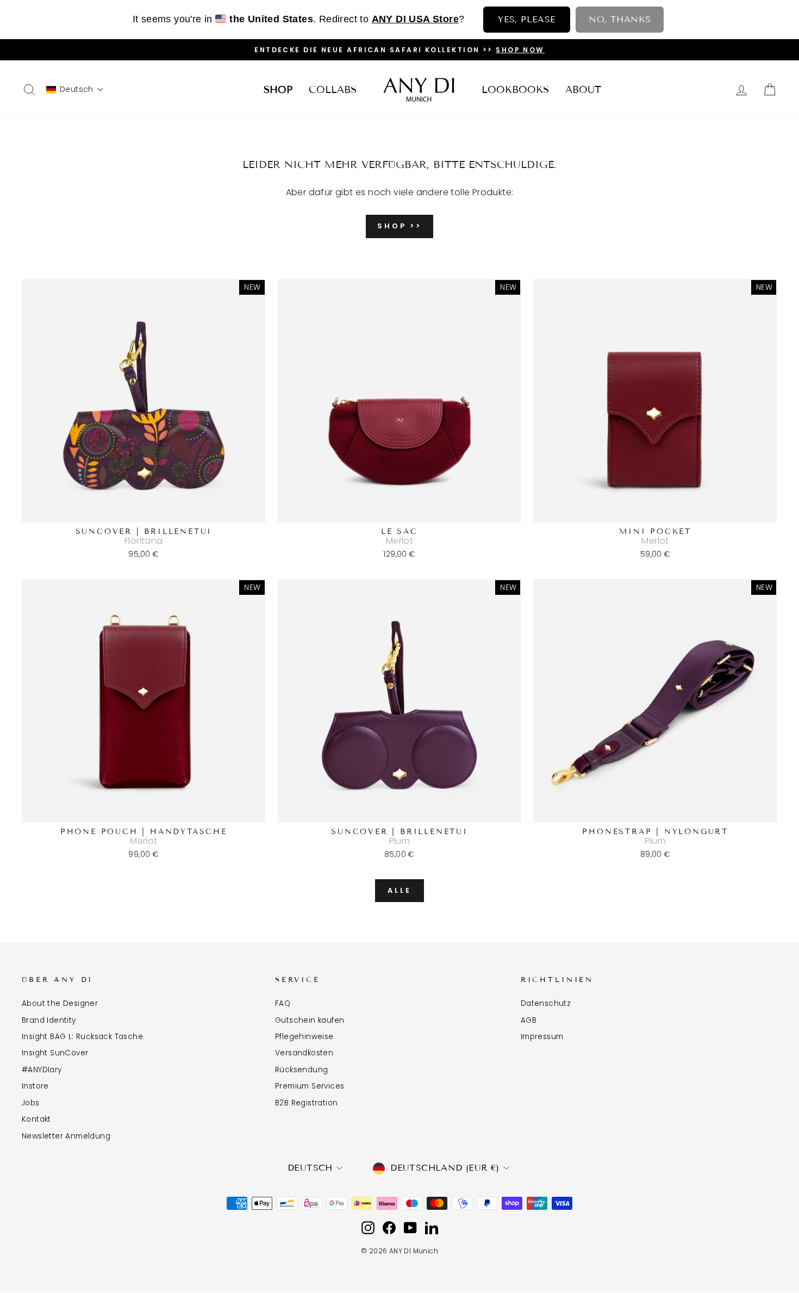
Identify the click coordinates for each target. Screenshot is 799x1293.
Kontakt (36, 1119)
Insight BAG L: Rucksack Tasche (82, 1036)
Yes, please (526, 19)
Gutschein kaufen (309, 1020)
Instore (35, 1086)
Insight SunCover (55, 1053)
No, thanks (620, 19)
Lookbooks (515, 90)
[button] (75, 89)
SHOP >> (399, 226)
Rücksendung (301, 1070)
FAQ (282, 1003)
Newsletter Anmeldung (66, 1136)
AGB (528, 1020)
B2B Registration (306, 1103)
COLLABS (333, 90)
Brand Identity (49, 1020)
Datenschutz (546, 1003)
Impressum (542, 1036)
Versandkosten (304, 1053)
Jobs (31, 1103)
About (583, 90)
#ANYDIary (42, 1070)
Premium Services (309, 1086)
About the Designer (60, 1003)
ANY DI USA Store (415, 19)
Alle (399, 890)
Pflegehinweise (304, 1036)
